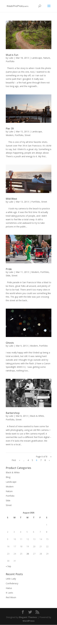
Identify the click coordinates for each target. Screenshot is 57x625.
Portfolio (10, 61)
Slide (8, 275)
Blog (8, 477)
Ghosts (10, 342)
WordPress (29, 620)
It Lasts (9, 592)
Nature (46, 57)
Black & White (37, 415)
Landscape (36, 57)
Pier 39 (10, 128)
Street (28, 135)
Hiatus (9, 588)
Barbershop (13, 413)
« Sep (8, 566)
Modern (10, 135)
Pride (9, 269)
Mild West (11, 198)
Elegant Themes (28, 617)
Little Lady (11, 578)
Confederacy (12, 583)
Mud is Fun (12, 55)
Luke (11, 57)
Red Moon (11, 597)
